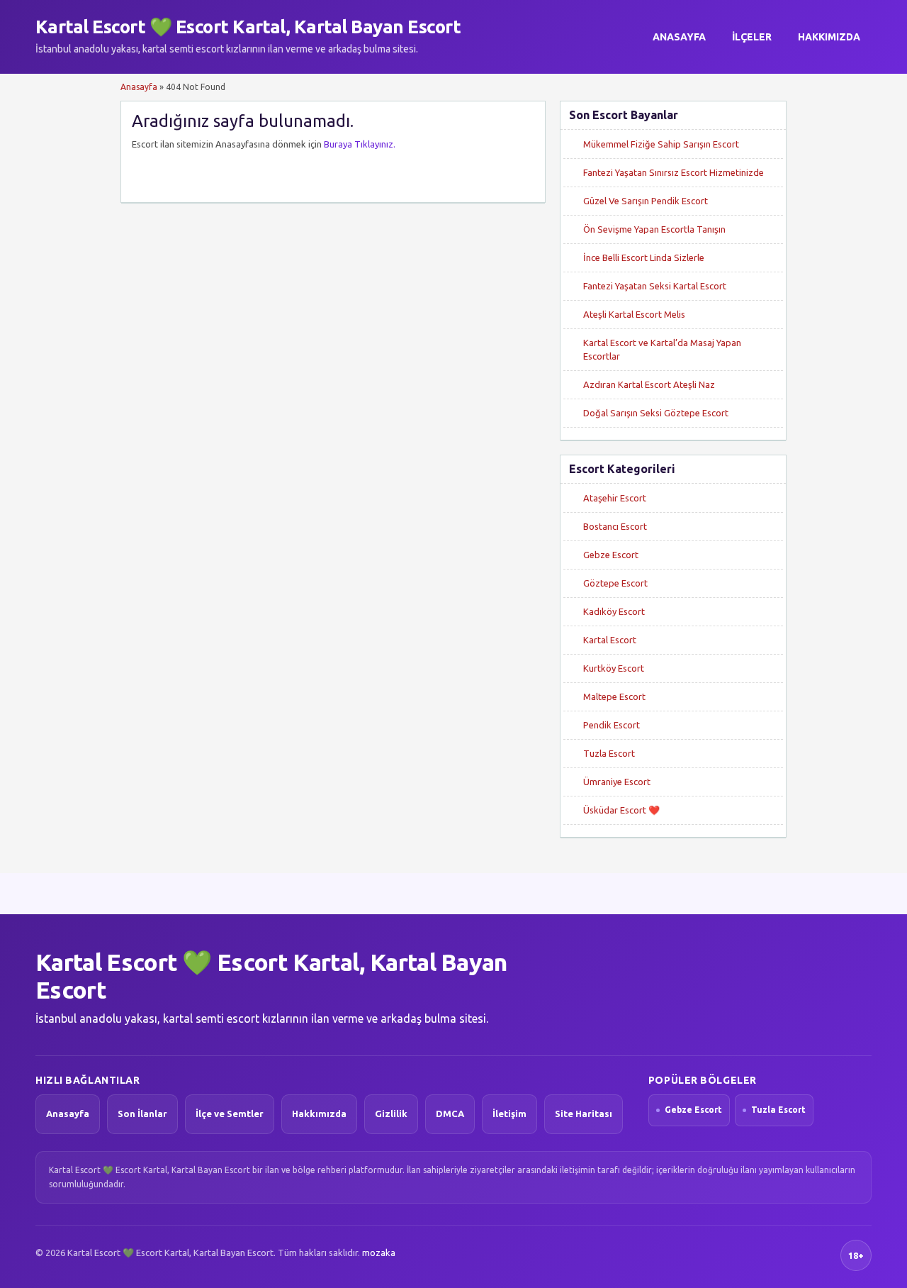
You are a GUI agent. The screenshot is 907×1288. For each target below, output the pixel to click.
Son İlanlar (142, 1113)
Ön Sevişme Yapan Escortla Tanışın (654, 229)
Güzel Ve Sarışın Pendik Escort (645, 201)
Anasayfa (679, 37)
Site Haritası (583, 1113)
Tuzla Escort (609, 753)
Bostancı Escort (615, 526)
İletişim (509, 1113)
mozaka (378, 1253)
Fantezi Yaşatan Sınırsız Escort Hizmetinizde (673, 172)
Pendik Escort (611, 725)
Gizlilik (391, 1113)
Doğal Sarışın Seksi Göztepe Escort (655, 413)
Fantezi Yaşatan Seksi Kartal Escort (654, 286)
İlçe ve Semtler (230, 1113)
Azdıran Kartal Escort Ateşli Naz (649, 384)
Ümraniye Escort (616, 782)
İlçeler (752, 37)
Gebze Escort (610, 555)
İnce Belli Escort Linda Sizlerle (643, 257)
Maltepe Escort (614, 696)
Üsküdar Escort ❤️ (621, 810)
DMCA (450, 1113)
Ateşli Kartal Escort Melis (634, 314)
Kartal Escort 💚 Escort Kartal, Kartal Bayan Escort (248, 26)
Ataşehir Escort (614, 498)
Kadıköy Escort (614, 611)
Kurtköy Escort (613, 668)
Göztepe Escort (615, 583)
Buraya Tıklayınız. (359, 144)
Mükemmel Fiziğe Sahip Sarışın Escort (661, 144)
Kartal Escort (609, 640)
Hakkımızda (829, 37)
